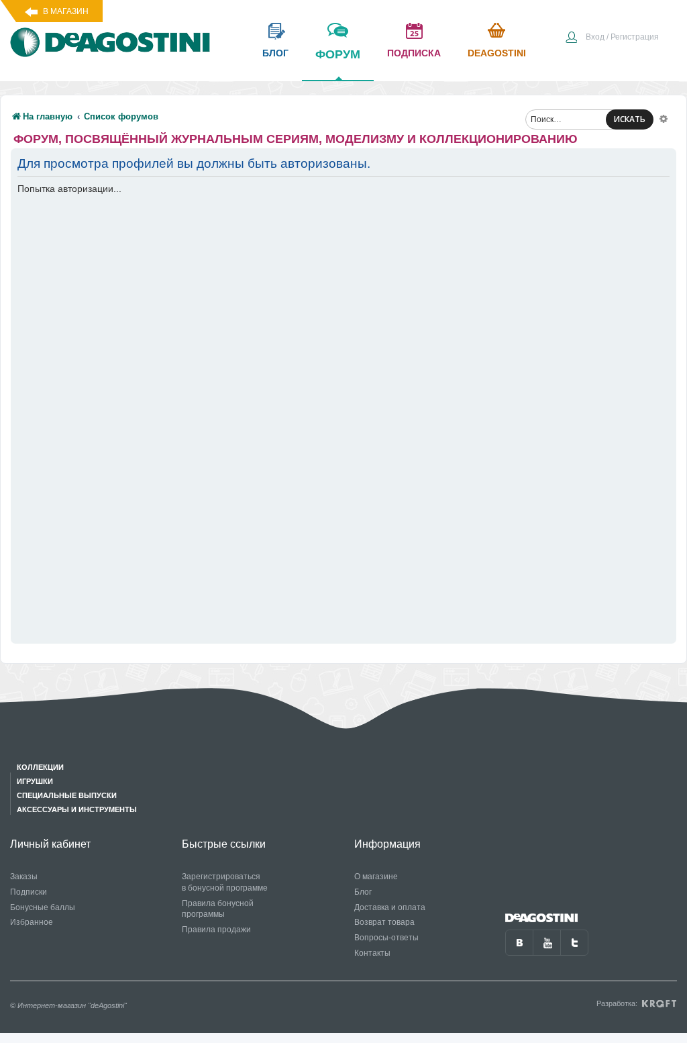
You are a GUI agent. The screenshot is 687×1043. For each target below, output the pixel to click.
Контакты (372, 953)
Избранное (31, 922)
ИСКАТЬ (629, 119)
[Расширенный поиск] (663, 118)
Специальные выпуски (67, 795)
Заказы (24, 876)
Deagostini (497, 53)
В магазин (66, 11)
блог (275, 53)
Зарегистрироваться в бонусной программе (225, 882)
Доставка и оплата (389, 907)
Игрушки (35, 781)
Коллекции (40, 767)
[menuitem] (612, 38)
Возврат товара (384, 922)
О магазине (376, 876)
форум (337, 54)
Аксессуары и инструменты (77, 809)
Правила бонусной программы (218, 909)
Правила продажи (216, 929)
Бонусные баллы (42, 907)
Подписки (28, 892)
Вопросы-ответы (386, 937)
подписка (414, 53)
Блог (363, 892)
